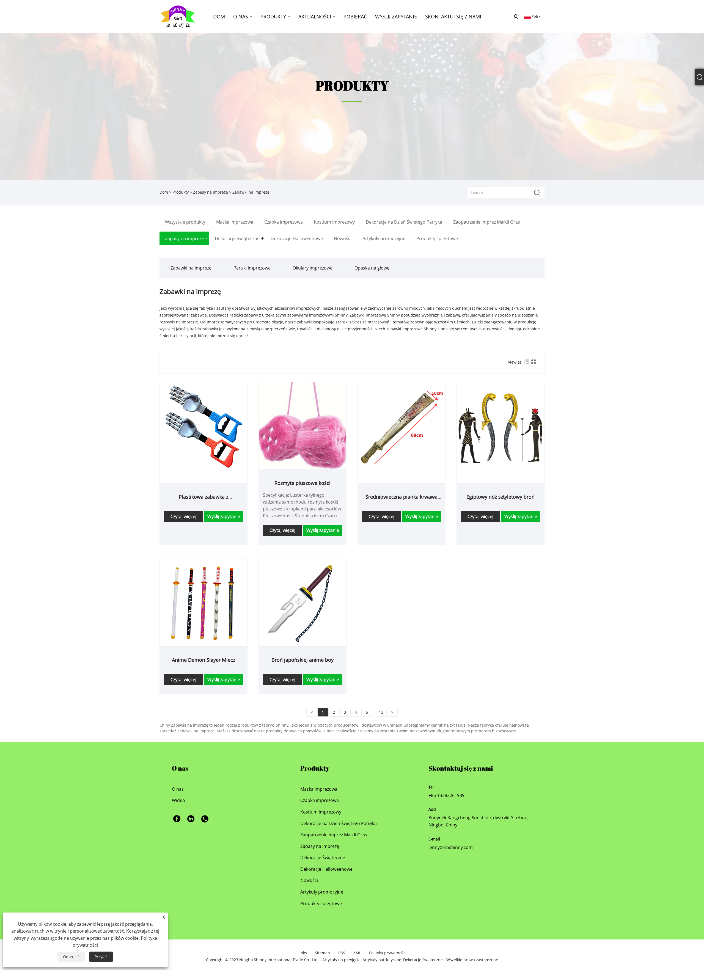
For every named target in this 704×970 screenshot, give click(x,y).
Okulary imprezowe (312, 268)
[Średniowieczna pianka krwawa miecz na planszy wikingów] (401, 425)
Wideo (178, 800)
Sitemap (322, 952)
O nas (178, 789)
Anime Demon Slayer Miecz (203, 659)
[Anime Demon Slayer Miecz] (203, 601)
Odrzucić (71, 956)
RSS (341, 952)
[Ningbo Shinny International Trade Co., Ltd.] (178, 16)
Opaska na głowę (371, 268)
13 (381, 712)
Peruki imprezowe (252, 268)
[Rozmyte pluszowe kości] (302, 425)
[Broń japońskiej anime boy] (302, 601)
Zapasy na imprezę (210, 192)
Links (302, 952)
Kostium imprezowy (320, 812)
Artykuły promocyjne (321, 892)
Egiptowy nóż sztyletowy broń (500, 496)
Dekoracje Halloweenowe (326, 869)
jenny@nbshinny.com (450, 847)
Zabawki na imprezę (190, 268)
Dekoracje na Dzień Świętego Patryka (338, 823)
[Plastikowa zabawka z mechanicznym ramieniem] (203, 425)
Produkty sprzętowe (321, 903)
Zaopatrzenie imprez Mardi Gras (333, 835)
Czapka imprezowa (319, 800)
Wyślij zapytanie (223, 516)
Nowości (309, 880)
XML (357, 952)
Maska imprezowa (318, 789)
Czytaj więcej (183, 516)
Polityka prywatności (387, 952)
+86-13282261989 (446, 795)
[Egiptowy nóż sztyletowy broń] (500, 425)
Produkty (180, 192)
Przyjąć (101, 956)
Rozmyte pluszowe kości (302, 483)
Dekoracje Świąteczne (322, 857)
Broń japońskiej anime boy (302, 659)
